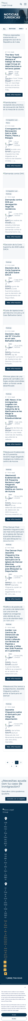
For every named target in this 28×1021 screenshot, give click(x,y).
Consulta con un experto (16, 799)
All (4, 28)
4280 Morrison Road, (5, 829)
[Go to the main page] (7, 4)
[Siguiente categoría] (24, 28)
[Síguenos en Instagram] (5, 969)
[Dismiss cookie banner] (25, 987)
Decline (14, 1018)
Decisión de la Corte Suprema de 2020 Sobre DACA (12, 271)
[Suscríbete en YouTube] (5, 973)
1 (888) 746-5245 (14, 978)
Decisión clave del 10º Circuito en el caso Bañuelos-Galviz (13, 337)
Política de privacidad (5, 954)
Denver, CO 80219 (5, 842)
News (8, 123)
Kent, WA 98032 (5, 875)
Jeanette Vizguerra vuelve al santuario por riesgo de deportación (13, 714)
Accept (14, 1014)
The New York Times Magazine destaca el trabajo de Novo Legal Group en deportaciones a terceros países (13, 62)
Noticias (12, 28)
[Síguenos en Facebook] (5, 962)
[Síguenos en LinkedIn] (5, 966)
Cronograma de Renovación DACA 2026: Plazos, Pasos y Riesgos (13, 133)
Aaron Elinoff (11, 73)
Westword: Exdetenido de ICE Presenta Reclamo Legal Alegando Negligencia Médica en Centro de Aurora (14, 483)
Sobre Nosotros (5, 925)
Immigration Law (12, 120)
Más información (14, 95)
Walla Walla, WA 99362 (5, 911)
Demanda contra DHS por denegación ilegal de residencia (13, 204)
